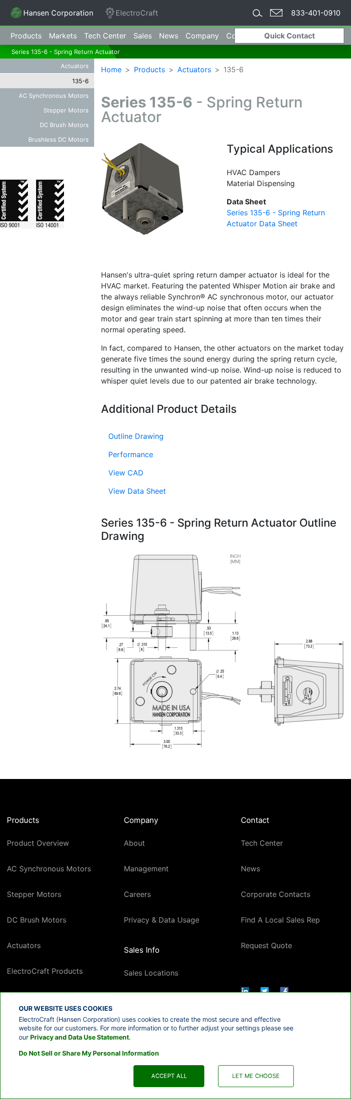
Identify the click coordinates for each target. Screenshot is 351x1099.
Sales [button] (142, 35)
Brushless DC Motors (58, 139)
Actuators (75, 65)
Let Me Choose (256, 1075)
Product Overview (38, 843)
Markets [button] (63, 35)
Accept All (169, 1075)
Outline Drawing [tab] (136, 436)
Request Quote (266, 945)
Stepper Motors (66, 110)
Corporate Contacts (275, 894)
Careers (137, 894)
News (168, 35)
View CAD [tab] (126, 472)
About (134, 843)
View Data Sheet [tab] (137, 491)
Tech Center (262, 843)
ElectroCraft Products (45, 971)
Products (149, 69)
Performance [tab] (130, 454)
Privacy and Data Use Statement (79, 1037)
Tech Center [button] (105, 35)
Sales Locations (151, 972)
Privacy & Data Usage (161, 919)
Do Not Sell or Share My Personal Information (89, 1053)
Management (146, 868)
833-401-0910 (315, 12)
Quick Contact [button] (289, 35)
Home (111, 69)
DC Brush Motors (64, 124)
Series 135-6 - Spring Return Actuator (65, 51)
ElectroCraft (137, 12)
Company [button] (202, 35)
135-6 (80, 81)
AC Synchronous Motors (54, 95)
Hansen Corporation (51, 14)
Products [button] (26, 35)
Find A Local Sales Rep (280, 919)
